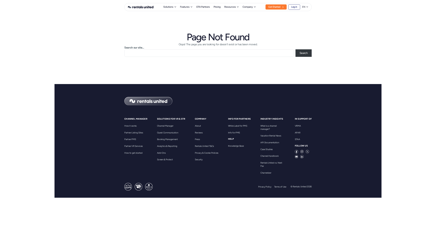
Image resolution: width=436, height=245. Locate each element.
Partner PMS (130, 139)
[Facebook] (296, 151)
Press (197, 139)
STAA (297, 139)
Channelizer (265, 173)
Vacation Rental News (270, 135)
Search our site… (134, 47)
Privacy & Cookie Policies (206, 153)
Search (304, 53)
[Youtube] (296, 156)
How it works (130, 126)
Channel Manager (165, 126)
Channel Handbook (269, 156)
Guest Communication (167, 132)
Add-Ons (161, 153)
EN (303, 7)
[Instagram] (302, 151)
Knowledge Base (236, 146)
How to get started (133, 153)
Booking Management (167, 139)
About (198, 126)
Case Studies (266, 149)
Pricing (217, 6)
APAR (297, 132)
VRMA (298, 126)
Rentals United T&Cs (204, 146)
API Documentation (269, 142)
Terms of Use (280, 186)
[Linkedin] (302, 156)
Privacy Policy (264, 186)
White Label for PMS (237, 126)
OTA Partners (203, 6)
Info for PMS (234, 132)
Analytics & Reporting (167, 146)
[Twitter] (307, 151)
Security (199, 159)
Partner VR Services (133, 146)
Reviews (199, 132)
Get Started (274, 6)
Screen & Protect (165, 159)
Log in (294, 6)
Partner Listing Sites (133, 132)
